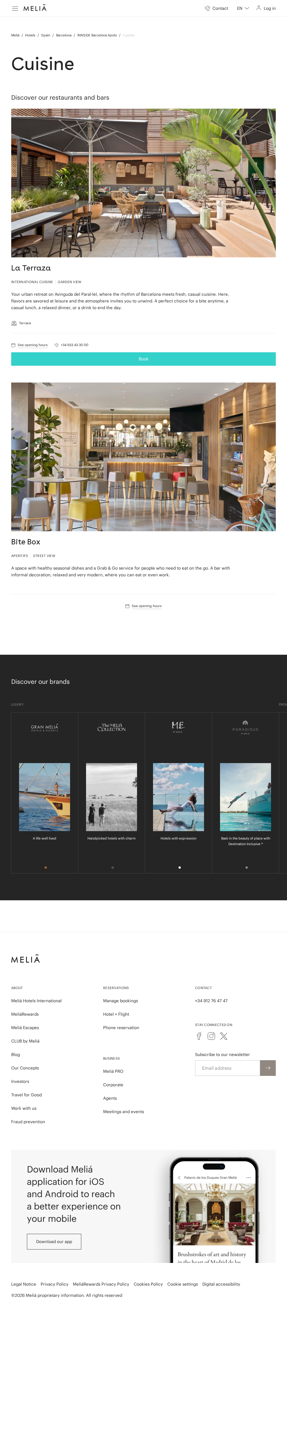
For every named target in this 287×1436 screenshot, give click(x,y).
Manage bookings (120, 1000)
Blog (15, 1054)
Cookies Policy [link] (148, 1284)
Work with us (23, 1108)
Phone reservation (121, 1027)
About (17, 988)
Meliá (15, 35)
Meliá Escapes (25, 1027)
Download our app (54, 1241)
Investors (20, 1081)
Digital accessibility (221, 1284)
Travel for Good (26, 1094)
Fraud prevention (28, 1121)
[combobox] (243, 8)
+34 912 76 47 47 (211, 1000)
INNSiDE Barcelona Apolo (97, 35)
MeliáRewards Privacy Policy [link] (101, 1284)
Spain (45, 35)
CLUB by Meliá (25, 1041)
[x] (224, 1036)
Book (144, 359)
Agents (110, 1098)
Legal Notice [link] (23, 1284)
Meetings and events (123, 1111)
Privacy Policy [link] (54, 1284)
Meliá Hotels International (36, 1000)
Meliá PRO (113, 1071)
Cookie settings (182, 1284)
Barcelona (63, 35)
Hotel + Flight (116, 1014)
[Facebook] (199, 1036)
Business (111, 1058)
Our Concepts (25, 1068)
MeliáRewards (25, 1014)
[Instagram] (211, 1036)
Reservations (116, 988)
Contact (203, 988)
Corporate (113, 1084)
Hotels (30, 35)
